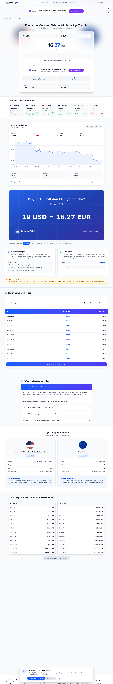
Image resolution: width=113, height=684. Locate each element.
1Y (100, 126)
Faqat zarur (50, 678)
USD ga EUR (16, 18)
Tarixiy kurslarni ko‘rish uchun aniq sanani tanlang (21, 299)
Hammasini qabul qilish (36, 678)
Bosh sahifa (8, 18)
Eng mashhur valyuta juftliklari (58, 2)
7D (87, 126)
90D (96, 126)
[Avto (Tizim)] (109, 13)
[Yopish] (90, 674)
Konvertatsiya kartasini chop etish (57, 558)
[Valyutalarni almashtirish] (56, 36)
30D (91, 126)
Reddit (51, 243)
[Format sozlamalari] (109, 8)
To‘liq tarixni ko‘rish (95, 182)
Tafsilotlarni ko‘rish (96, 303)
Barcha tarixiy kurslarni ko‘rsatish (56, 364)
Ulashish (26, 243)
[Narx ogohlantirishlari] (106, 2)
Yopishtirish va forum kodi (63, 243)
